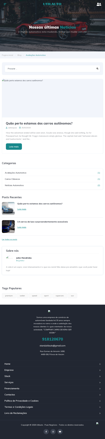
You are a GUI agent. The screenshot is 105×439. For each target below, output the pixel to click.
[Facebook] (46, 431)
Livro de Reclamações (15, 413)
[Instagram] (53, 431)
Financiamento (11, 388)
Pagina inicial (7, 55)
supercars (60, 296)
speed (34, 296)
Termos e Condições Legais (18, 407)
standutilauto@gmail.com (52, 345)
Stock (7, 376)
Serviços (8, 382)
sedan (22, 296)
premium (9, 296)
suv (72, 296)
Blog (19, 55)
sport (46, 296)
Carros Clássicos (12, 179)
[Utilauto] (52, 4)
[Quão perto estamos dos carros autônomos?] (52, 98)
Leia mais (14, 146)
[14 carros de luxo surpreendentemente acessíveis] (8, 226)
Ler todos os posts (9, 239)
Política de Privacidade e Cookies (21, 400)
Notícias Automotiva (14, 185)
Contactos (9, 394)
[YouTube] (60, 431)
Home (7, 363)
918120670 (52, 339)
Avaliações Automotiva (15, 172)
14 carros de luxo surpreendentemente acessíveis (42, 221)
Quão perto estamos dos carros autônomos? (39, 123)
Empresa (8, 370)
